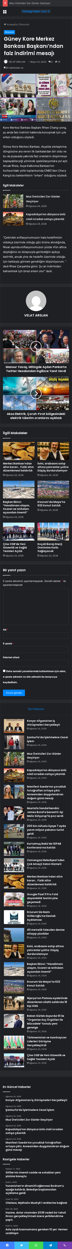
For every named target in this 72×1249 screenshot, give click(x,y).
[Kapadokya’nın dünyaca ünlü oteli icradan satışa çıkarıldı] (13, 219)
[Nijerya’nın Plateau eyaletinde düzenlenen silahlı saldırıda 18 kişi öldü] (14, 1003)
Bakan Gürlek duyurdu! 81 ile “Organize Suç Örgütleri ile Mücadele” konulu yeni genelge (45, 1021)
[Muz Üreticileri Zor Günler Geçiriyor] (13, 201)
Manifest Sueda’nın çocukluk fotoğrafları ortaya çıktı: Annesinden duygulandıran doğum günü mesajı (46, 792)
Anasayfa (11, 24)
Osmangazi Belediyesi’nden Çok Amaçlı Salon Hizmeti (45, 862)
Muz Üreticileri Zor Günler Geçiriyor (29, 3)
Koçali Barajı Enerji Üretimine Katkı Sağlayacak (49, 547)
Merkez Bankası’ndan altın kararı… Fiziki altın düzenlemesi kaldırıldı (18, 467)
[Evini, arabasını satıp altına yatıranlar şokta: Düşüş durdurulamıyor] (53, 451)
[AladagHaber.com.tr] (36, 11)
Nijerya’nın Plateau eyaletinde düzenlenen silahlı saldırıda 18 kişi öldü (47, 1002)
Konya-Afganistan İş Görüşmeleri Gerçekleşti (43, 723)
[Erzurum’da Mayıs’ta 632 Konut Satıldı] (53, 489)
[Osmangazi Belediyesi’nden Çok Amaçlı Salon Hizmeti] (14, 865)
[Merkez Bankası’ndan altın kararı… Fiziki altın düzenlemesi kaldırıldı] (19, 451)
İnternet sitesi (11, 657)
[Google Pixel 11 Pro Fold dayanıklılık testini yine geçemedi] (14, 899)
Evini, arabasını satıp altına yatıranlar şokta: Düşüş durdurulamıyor (53, 467)
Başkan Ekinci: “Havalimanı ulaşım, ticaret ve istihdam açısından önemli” (16, 507)
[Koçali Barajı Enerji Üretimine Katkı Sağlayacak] (53, 531)
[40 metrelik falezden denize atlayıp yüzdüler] (14, 935)
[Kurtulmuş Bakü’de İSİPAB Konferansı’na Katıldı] (14, 849)
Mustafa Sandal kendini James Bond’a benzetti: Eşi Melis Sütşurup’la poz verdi (45, 812)
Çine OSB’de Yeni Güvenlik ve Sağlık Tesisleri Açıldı (15, 547)
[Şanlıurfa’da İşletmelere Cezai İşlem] (14, 742)
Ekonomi (24, 24)
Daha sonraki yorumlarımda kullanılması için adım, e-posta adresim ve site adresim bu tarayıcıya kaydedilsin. (34, 677)
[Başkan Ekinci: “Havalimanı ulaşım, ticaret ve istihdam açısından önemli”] (19, 489)
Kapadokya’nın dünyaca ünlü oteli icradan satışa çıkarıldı (46, 772)
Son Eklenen (36, 709)
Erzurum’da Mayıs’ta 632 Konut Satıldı (51, 503)
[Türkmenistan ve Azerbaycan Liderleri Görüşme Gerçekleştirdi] (14, 1042)
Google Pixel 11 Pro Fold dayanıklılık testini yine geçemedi (42, 898)
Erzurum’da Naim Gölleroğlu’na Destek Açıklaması (41, 916)
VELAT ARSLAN (17, 61)
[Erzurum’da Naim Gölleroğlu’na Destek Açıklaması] (14, 917)
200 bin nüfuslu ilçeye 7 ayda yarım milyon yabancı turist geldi (46, 830)
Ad (5, 629)
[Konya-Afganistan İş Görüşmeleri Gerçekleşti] (14, 726)
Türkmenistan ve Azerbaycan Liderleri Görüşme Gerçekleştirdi (46, 1041)
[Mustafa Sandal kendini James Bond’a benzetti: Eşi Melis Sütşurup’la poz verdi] (14, 813)
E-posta (8, 643)
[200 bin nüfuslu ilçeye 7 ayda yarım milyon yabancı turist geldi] (14, 831)
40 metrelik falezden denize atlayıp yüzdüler (46, 932)
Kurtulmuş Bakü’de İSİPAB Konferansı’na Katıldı (44, 845)
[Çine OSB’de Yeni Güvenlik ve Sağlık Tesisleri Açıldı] (19, 531)
